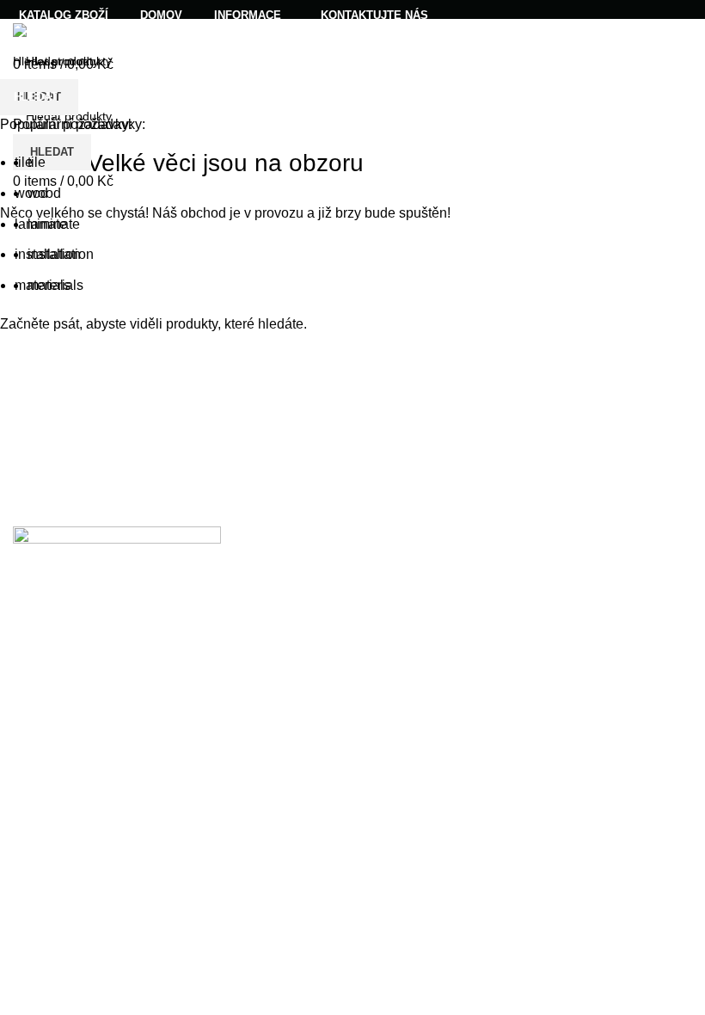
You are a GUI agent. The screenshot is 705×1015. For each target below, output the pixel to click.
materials (55, 285)
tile (37, 162)
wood (44, 193)
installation (61, 254)
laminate (54, 224)
